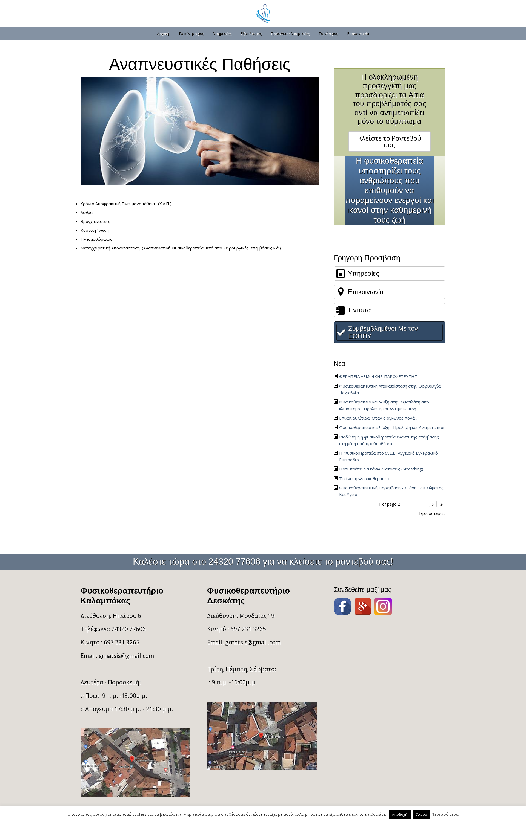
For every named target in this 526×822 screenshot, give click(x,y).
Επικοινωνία (358, 33)
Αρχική (163, 33)
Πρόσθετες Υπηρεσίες (290, 33)
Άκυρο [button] (421, 814)
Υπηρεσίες (222, 33)
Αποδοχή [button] (399, 814)
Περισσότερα (445, 814)
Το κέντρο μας (191, 33)
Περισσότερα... (431, 513)
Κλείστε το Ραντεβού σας (389, 141)
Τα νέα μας (328, 33)
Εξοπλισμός (251, 33)
